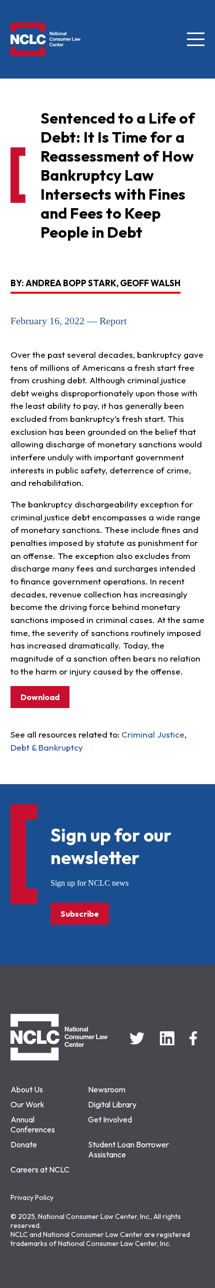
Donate (23, 1144)
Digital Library (112, 1104)
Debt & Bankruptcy (46, 747)
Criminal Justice (153, 734)
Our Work (27, 1104)
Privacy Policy (32, 1197)
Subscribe (79, 914)
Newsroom (107, 1089)
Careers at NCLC (40, 1169)
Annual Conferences (32, 1124)
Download (40, 697)
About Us (26, 1089)
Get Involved (110, 1119)
